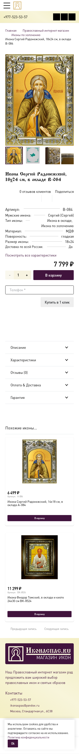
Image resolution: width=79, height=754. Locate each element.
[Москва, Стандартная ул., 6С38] (7, 711)
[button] (7, 5)
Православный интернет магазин (46, 30)
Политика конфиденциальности (28, 737)
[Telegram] (71, 16)
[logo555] (17, 5)
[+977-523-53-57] (7, 699)
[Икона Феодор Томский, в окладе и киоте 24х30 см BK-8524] (39, 557)
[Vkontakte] (56, 16)
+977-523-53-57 (20, 700)
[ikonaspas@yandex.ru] (7, 705)
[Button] (73, 5)
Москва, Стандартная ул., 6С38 (31, 711)
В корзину (53, 275)
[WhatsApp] (64, 16)
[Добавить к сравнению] (70, 198)
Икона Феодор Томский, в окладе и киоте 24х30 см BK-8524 (35, 598)
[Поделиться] (36, 198)
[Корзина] (65, 5)
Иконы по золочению (25, 35)
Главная (10, 30)
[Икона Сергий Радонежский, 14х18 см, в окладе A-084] (39, 461)
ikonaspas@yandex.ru (25, 705)
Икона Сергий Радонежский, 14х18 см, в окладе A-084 (35, 503)
